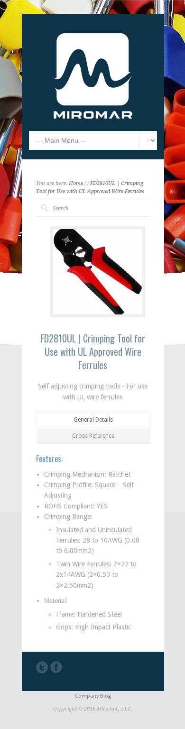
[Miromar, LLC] (93, 116)
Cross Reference (93, 436)
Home (76, 183)
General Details (93, 419)
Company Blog (93, 696)
